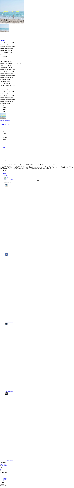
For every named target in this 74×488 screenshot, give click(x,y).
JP (0, 469)
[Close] (0, 470)
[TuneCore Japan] (3, 465)
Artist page (5, 175)
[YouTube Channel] (9, 179)
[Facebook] (7, 177)
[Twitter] (6, 178)
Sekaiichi (2, 40)
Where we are (4, 124)
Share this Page (3, 464)
